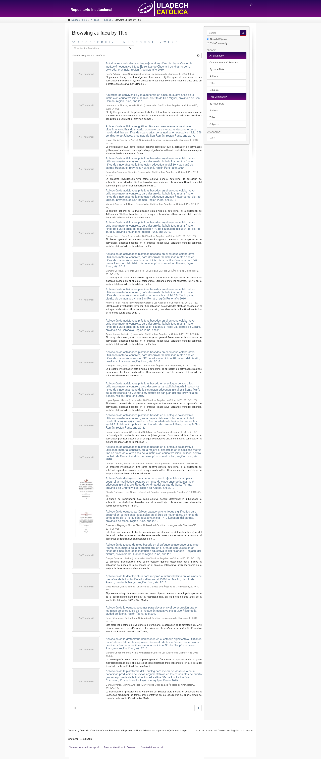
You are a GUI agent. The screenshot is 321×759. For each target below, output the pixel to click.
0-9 (73, 42)
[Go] (243, 33)
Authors (213, 76)
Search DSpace (218, 39)
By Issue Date (216, 69)
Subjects (214, 89)
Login (212, 137)
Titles (212, 83)
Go (130, 48)
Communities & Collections (223, 62)
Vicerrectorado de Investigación (84, 747)
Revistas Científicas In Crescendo (120, 747)
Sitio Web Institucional (152, 747)
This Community (218, 43)
